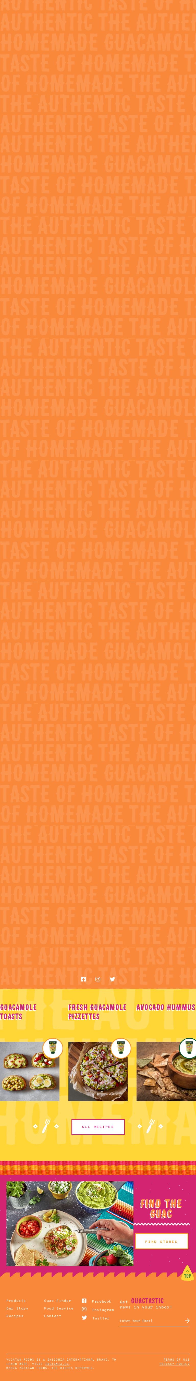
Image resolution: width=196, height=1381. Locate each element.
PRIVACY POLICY (175, 1364)
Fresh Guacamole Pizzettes (97, 1012)
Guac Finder (53, 1301)
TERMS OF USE (177, 1360)
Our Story (15, 1309)
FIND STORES (161, 1242)
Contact (52, 1316)
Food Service (53, 1309)
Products (15, 1301)
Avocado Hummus (166, 1007)
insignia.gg (57, 1364)
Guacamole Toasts (18, 1012)
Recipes (14, 1316)
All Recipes (98, 1127)
